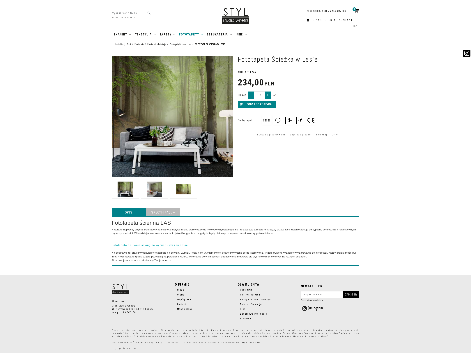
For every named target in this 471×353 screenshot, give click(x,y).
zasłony (227, 330)
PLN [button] (355, 26)
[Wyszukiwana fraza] (149, 13)
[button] (129, 212)
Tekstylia (143, 34)
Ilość (242, 95)
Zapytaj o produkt (300, 134)
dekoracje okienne (208, 330)
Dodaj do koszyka (259, 104)
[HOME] (308, 20)
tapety (128, 333)
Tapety (165, 34)
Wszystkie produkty (123, 18)
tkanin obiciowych (229, 336)
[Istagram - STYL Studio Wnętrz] (313, 308)
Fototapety (189, 34)
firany (236, 330)
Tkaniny (120, 34)
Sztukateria (217, 34)
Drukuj (336, 134)
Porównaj (321, 134)
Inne (239, 34)
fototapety (117, 333)
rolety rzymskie (254, 330)
